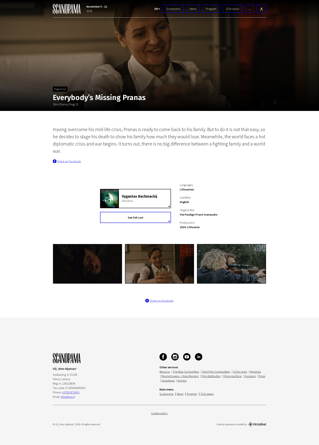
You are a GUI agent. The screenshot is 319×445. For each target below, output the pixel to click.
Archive (182, 380)
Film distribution (211, 376)
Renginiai (255, 371)
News (193, 9)
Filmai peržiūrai (232, 376)
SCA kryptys (240, 371)
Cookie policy (159, 413)
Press (262, 376)
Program (211, 9)
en (156, 9)
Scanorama (173, 9)
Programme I (60, 89)
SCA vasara (232, 9)
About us (165, 371)
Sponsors (250, 376)
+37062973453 (70, 392)
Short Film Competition (216, 371)
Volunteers (168, 380)
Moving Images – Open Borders (180, 376)
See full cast (135, 217)
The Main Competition (186, 371)
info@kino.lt (68, 397)
